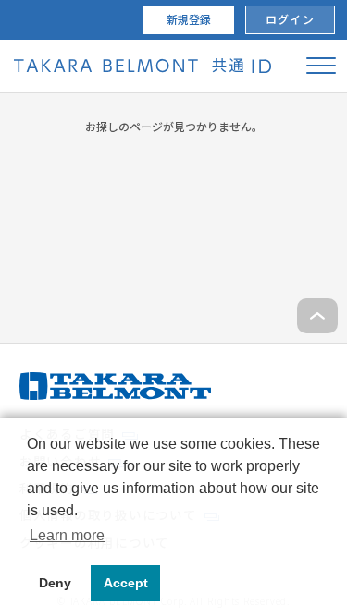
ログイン (290, 20)
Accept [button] (126, 582)
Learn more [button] (67, 535)
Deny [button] (55, 582)
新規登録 (189, 20)
